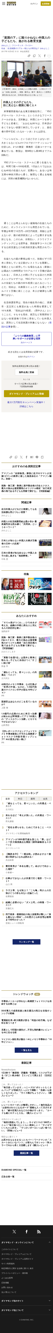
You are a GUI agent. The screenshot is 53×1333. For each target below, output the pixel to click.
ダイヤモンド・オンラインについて (17, 1242)
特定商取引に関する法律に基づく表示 (17, 1268)
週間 (33, 798)
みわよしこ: (17, 45)
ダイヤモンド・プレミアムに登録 (26, 393)
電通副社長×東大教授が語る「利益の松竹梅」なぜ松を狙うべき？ (26, 1021)
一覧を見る (26, 1050)
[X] (14, 1232)
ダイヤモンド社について (12, 1310)
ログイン (34, 3)
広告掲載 (5, 1282)
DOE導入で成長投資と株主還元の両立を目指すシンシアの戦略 (26, 1012)
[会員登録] (46, 3)
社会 (3, 48)
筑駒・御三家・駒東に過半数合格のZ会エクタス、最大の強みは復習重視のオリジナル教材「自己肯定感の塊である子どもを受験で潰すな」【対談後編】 (26, 488)
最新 (8, 798)
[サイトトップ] (11, 3)
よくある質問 (7, 1277)
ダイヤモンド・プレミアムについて (16, 1254)
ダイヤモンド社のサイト (12, 1300)
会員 (45, 798)
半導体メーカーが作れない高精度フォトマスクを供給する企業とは (26, 1002)
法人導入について (9, 1292)
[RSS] (39, 1232)
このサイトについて (9, 1249)
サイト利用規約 (8, 1263)
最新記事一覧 (26, 1153)
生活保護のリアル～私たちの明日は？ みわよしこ (28, 48)
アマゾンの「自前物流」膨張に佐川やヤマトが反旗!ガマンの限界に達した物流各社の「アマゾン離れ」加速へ (26, 476)
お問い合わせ (7, 1287)
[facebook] (26, 1232)
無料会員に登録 (26, 372)
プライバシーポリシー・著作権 (14, 1273)
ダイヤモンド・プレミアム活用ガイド (17, 1258)
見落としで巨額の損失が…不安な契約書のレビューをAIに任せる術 (26, 1031)
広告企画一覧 (7, 1176)
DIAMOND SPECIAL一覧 (13, 1169)
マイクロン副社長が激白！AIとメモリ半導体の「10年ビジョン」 (26, 1040)
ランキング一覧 (26, 941)
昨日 (20, 798)
